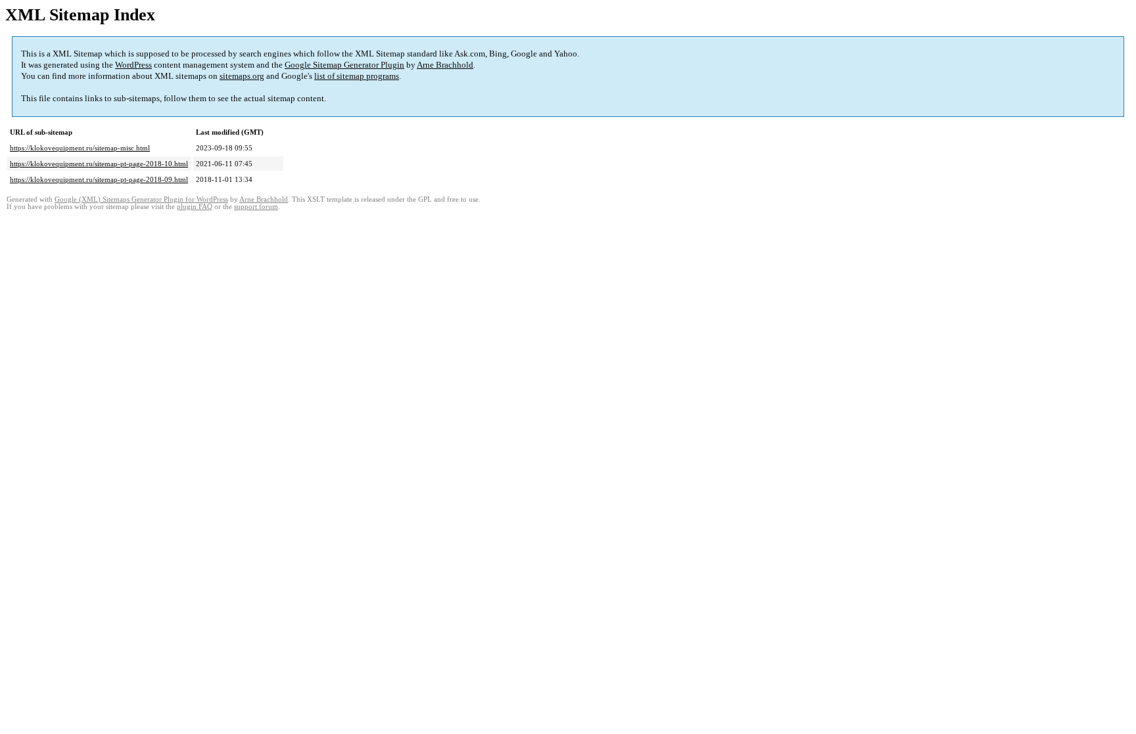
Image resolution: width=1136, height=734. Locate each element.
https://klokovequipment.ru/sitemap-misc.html (80, 148)
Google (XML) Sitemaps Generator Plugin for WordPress (141, 199)
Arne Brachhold (445, 65)
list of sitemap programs (356, 76)
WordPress (133, 65)
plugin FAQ (194, 206)
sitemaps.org (242, 76)
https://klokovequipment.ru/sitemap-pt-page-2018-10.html (99, 164)
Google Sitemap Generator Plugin (344, 65)
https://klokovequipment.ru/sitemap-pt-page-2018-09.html (99, 179)
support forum (256, 206)
